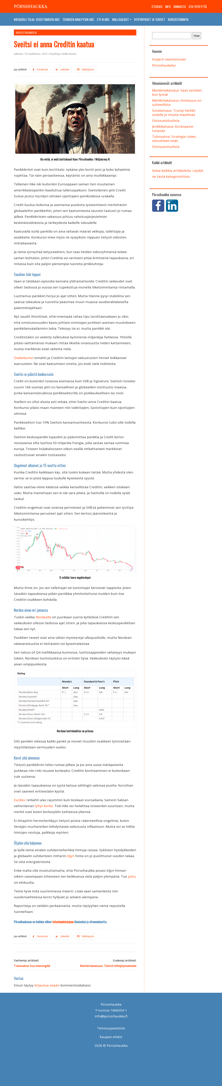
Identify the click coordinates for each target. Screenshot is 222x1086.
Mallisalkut (120, 19)
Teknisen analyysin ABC (78, 19)
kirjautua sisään (47, 985)
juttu (131, 876)
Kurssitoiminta (178, 19)
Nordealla (43, 617)
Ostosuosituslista (166, 120)
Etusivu (157, 6)
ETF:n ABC (103, 19)
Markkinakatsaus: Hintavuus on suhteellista (176, 102)
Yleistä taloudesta (26, 32)
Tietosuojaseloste (111, 1028)
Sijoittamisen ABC (48, 19)
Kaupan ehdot (111, 1037)
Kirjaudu (20, 19)
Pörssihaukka (30, 6)
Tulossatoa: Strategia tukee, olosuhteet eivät (174, 138)
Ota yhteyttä (198, 6)
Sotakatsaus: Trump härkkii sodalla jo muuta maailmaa (173, 112)
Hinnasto (179, 6)
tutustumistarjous (63, 921)
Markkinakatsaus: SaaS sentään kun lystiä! (177, 92)
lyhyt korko (44, 806)
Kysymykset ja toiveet (149, 19)
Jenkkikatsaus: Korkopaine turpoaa (172, 128)
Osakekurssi (24, 358)
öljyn (70, 856)
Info (168, 6)
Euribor (20, 800)
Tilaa (31, 19)
